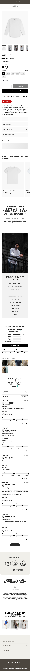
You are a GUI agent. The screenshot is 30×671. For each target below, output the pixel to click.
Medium (8, 73)
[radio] (3, 67)
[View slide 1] (13, 226)
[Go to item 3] (16, 48)
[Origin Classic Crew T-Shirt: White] (13, 175)
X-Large (17, 73)
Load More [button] (15, 545)
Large (13, 73)
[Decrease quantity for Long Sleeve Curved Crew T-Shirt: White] (3, 86)
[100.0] (10, 381)
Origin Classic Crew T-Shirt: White (12, 190)
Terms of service (18, 668)
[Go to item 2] (10, 48)
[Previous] (2, 2)
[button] (5, 58)
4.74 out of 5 (19, 329)
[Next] (28, 2)
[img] (5, 401)
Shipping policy (24, 668)
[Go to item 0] (4, 48)
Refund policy (5, 668)
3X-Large (3, 76)
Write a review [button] (15, 345)
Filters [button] (25, 396)
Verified (14, 386)
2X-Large (22, 73)
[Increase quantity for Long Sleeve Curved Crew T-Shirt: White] (9, 86)
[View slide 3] (17, 226)
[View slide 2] (15, 226)
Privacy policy (11, 668)
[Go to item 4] (22, 48)
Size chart (26, 70)
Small (3, 73)
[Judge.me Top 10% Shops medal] (22, 563)
